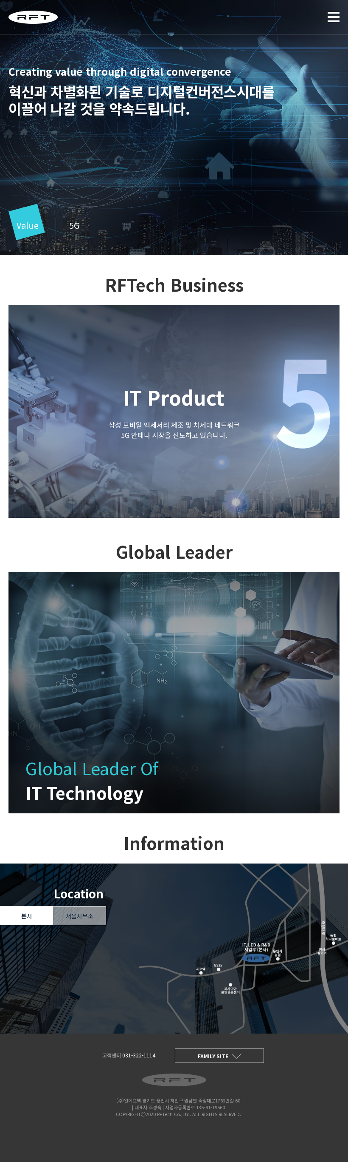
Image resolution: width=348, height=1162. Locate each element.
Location (78, 893)
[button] (27, 226)
